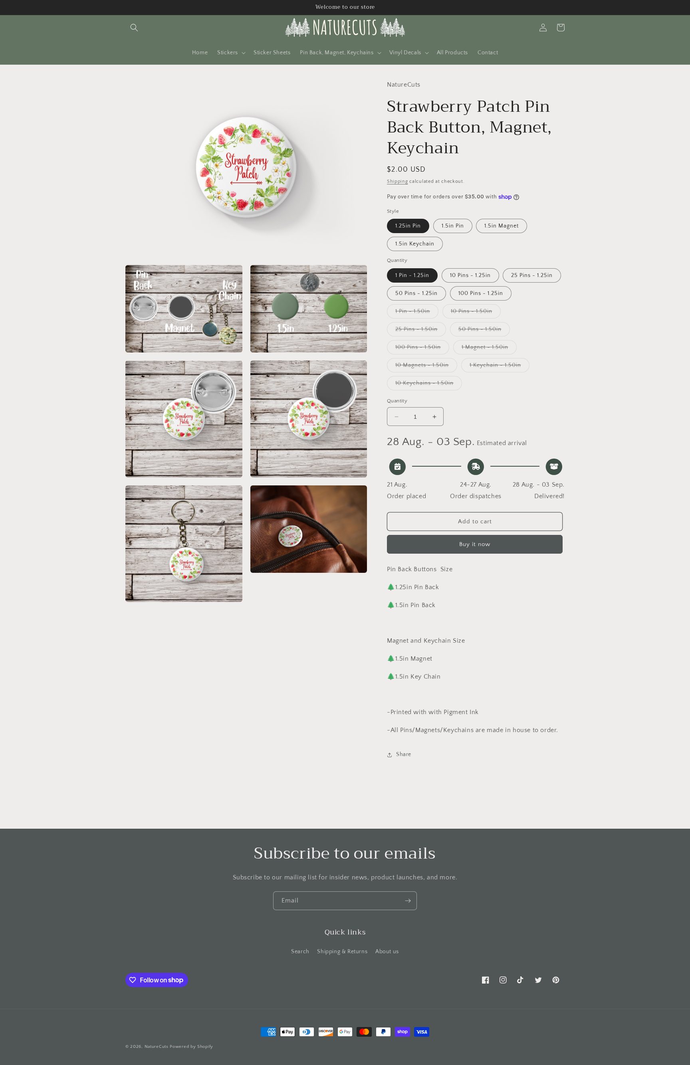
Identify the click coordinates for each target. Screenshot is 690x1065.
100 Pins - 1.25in (480, 293)
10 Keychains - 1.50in (428, 385)
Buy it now (474, 544)
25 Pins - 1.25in (532, 275)
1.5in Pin (453, 226)
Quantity (397, 401)
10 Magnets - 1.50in (426, 367)
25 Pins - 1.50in (420, 331)
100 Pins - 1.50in (422, 349)
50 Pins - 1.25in (416, 293)
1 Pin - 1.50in (416, 313)
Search (300, 951)
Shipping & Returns (342, 951)
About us (387, 951)
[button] (134, 27)
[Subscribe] (407, 900)
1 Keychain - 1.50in (499, 367)
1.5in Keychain (414, 244)
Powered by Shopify (191, 1046)
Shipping (397, 181)
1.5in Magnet (501, 226)
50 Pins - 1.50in (484, 331)
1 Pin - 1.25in (412, 275)
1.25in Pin (408, 226)
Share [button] (403, 754)
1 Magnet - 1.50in (489, 349)
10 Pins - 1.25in (470, 275)
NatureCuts (157, 1046)
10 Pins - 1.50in (476, 313)
